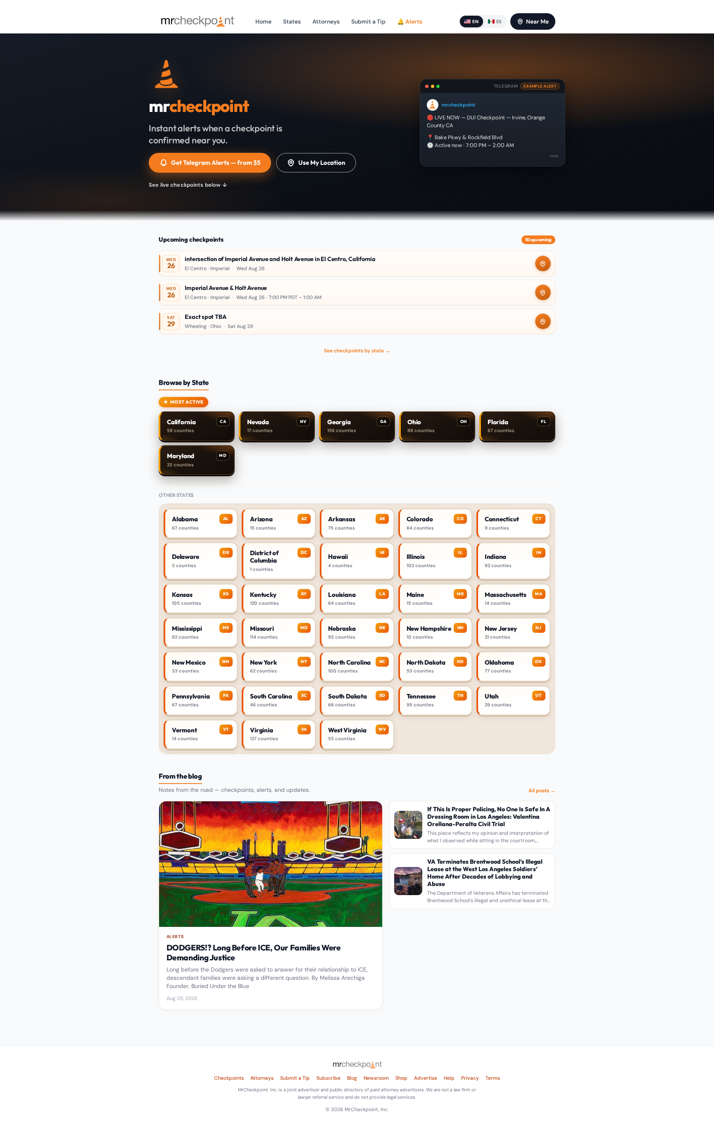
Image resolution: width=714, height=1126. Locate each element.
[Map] (543, 263)
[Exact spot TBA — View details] (357, 321)
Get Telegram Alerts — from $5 (215, 162)
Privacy (470, 1078)
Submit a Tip (368, 21)
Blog (352, 1078)
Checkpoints (229, 1078)
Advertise (425, 1078)
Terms (493, 1078)
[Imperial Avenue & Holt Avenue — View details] (357, 292)
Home (263, 21)
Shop (401, 1078)
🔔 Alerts (409, 21)
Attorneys (326, 21)
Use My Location (321, 162)
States (292, 21)
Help (449, 1078)
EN (475, 21)
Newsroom (376, 1078)
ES (499, 21)
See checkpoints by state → (357, 350)
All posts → (541, 790)
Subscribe (328, 1078)
